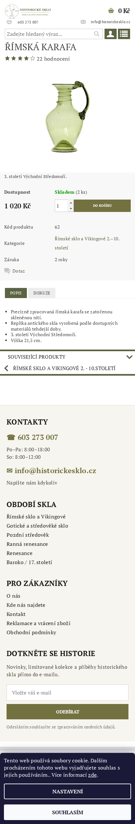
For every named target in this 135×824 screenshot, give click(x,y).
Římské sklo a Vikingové (36, 516)
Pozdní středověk (28, 534)
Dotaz (18, 271)
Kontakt (16, 614)
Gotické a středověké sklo (37, 525)
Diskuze (41, 293)
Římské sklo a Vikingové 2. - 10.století (64, 368)
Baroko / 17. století (29, 562)
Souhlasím (67, 812)
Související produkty (37, 356)
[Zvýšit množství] (71, 203)
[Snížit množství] (71, 208)
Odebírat (67, 712)
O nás (14, 595)
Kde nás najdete (26, 604)
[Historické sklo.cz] (28, 8)
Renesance (19, 553)
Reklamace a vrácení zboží (38, 623)
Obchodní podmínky (31, 632)
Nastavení (67, 791)
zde (92, 774)
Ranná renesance (27, 544)
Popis (16, 293)
